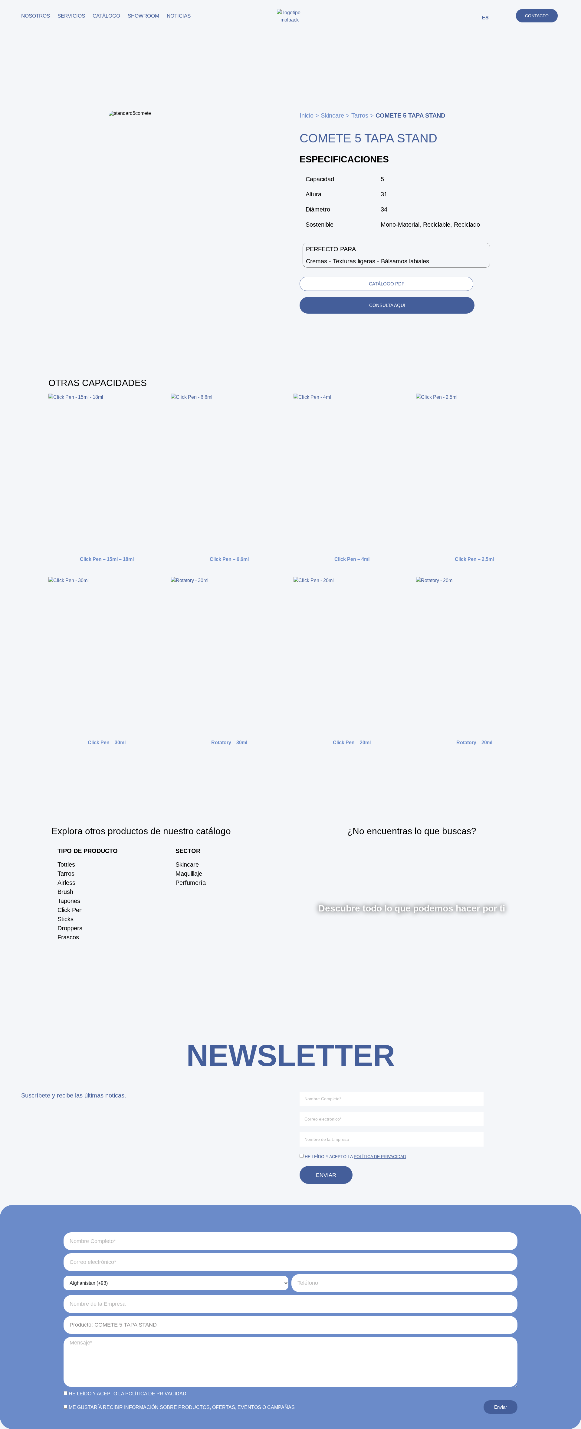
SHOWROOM (143, 16)
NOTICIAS (179, 16)
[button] (502, 17)
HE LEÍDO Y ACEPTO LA (355, 1156)
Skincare (332, 115)
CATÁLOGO (106, 16)
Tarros (359, 115)
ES (485, 17)
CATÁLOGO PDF (386, 283)
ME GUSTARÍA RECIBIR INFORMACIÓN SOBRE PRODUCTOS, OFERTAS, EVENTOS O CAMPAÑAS (182, 1407)
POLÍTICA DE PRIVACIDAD (380, 1156)
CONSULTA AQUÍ (387, 305)
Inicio (306, 115)
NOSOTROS (35, 16)
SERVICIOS (71, 16)
